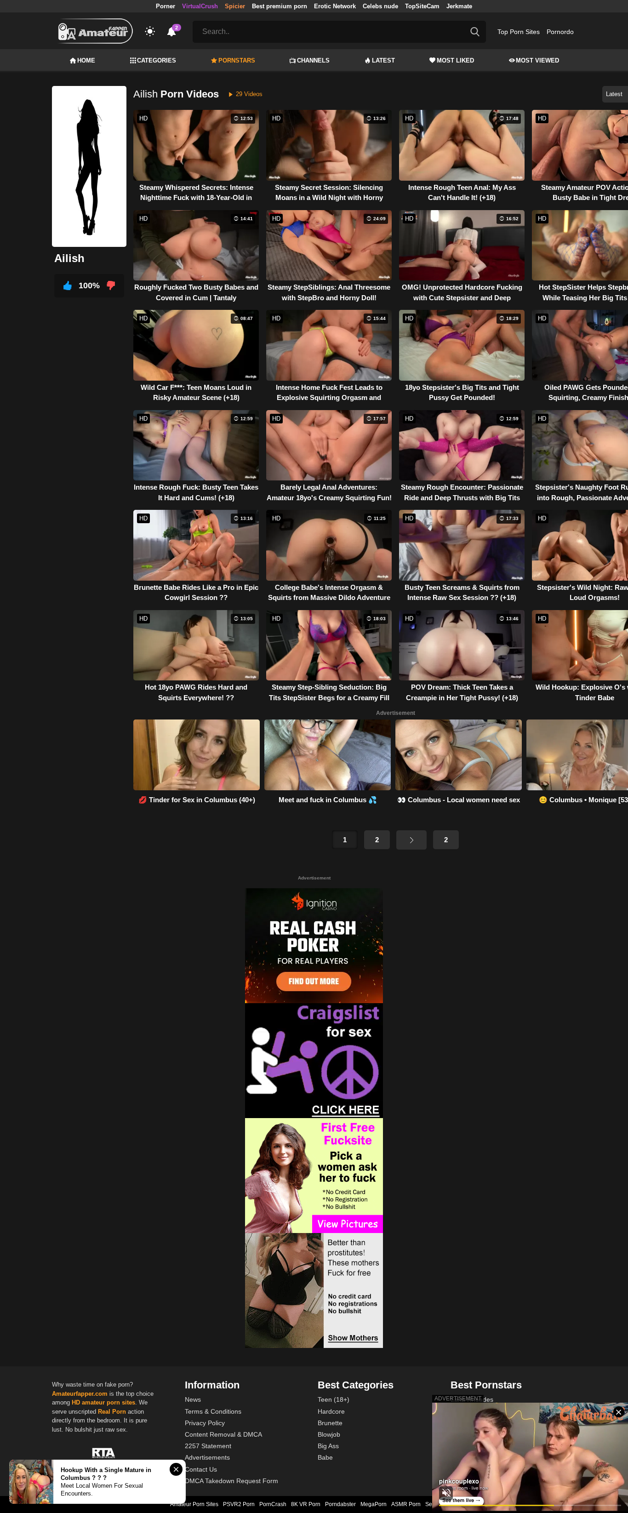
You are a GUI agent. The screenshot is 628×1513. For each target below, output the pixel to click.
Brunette (330, 1423)
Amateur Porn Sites (194, 1504)
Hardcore (331, 1411)
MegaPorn (373, 1504)
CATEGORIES (156, 60)
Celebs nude (380, 6)
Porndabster (340, 1504)
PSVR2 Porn (239, 1504)
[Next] (411, 840)
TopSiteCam (422, 6)
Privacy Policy (205, 1423)
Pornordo (560, 31)
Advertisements (207, 1457)
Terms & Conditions (213, 1411)
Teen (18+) (333, 1399)
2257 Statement (208, 1446)
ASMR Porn (406, 1504)
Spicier (235, 6)
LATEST (383, 60)
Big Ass (328, 1446)
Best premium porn (279, 6)
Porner (165, 6)
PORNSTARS (236, 60)
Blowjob (329, 1434)
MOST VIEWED (537, 60)
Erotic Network (335, 6)
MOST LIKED (455, 60)
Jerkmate (459, 6)
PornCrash (272, 1504)
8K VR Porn (305, 1504)
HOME (86, 60)
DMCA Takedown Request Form (231, 1480)
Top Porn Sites (518, 31)
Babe (325, 1457)
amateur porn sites (108, 1402)
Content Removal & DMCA (223, 1434)
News (193, 1399)
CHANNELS (313, 60)
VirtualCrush (200, 6)
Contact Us (201, 1469)
